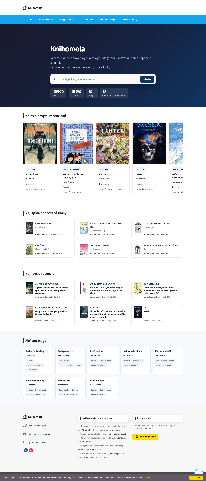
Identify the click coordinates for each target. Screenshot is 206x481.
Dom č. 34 (39, 245)
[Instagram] (31, 450)
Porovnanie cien (46, 19)
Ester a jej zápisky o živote (157, 224)
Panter (103, 174)
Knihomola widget (108, 19)
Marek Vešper (68, 182)
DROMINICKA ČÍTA (42, 321)
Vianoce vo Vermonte (100, 245)
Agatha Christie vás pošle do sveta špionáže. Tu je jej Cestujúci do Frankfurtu (51, 290)
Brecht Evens (104, 178)
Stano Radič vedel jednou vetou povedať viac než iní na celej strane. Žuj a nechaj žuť (161, 290)
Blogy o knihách (67, 19)
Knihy (29, 19)
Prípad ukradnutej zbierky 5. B (73, 176)
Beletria (31, 169)
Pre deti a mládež (71, 169)
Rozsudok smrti (43, 224)
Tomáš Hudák (32, 178)
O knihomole (87, 19)
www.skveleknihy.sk (44, 297)
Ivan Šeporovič (178, 182)
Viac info (146, 478)
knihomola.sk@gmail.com (40, 434)
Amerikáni (32, 174)
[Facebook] (26, 450)
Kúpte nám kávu (148, 436)
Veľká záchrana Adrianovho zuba (182, 176)
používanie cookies (37, 443)
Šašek (138, 174)
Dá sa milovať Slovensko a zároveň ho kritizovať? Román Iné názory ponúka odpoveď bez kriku (108, 314)
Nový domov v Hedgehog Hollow (51, 308)
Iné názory (95, 308)
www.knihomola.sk (37, 426)
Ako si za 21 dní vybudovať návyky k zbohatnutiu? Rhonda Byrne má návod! (106, 290)
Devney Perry (141, 178)
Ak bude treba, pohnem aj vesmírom (161, 245)
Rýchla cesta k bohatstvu (102, 284)
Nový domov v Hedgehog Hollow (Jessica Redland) (51, 312)
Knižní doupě (149, 321)
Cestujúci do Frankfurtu (47, 284)
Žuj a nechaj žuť (151, 284)
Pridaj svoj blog (130, 19)
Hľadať (147, 79)
